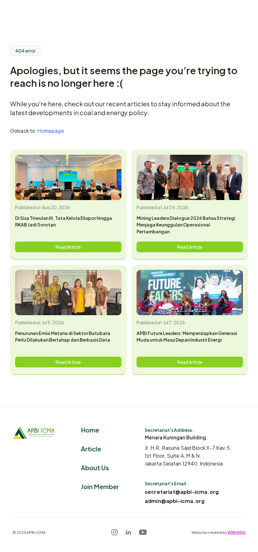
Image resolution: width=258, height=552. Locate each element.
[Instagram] (114, 532)
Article (91, 448)
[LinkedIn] (128, 532)
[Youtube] (143, 532)
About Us (95, 467)
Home (90, 429)
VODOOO (236, 532)
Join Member (100, 486)
